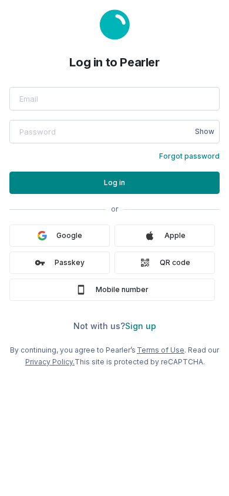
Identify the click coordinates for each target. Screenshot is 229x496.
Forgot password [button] (189, 156)
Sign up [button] (140, 326)
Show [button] (204, 131)
